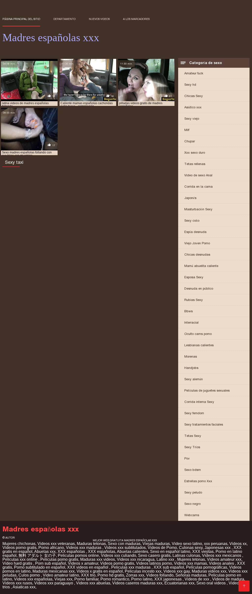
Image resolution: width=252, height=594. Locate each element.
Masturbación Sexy (198, 209)
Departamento (64, 18)
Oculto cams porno (198, 334)
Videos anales (222, 563)
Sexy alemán (193, 379)
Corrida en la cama (198, 186)
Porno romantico (114, 579)
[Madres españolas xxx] (244, 586)
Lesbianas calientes (199, 345)
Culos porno (29, 575)
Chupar (189, 141)
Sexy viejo (191, 118)
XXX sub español (169, 567)
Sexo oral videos (211, 583)
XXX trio (88, 575)
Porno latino (141, 579)
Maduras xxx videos (97, 559)
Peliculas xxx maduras (131, 567)
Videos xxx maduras (84, 547)
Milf (186, 130)
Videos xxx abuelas (93, 583)
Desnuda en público (198, 288)
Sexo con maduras (124, 544)
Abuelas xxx (45, 551)
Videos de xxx (197, 579)
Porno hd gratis (110, 575)
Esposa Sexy (193, 277)
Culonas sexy (191, 547)
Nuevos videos (99, 18)
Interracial (191, 322)
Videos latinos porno (154, 563)
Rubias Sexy (193, 300)
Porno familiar (86, 579)
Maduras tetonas (91, 544)
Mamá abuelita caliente (201, 266)
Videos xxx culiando (118, 555)
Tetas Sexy (192, 436)
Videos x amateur (83, 563)
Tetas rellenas (194, 164)
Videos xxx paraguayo (54, 583)
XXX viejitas (203, 551)
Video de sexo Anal (198, 175)
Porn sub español (50, 563)
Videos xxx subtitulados (125, 547)
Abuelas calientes (132, 551)
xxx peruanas (215, 544)
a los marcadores (136, 18)
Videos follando (159, 575)
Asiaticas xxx (24, 587)
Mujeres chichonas (18, 544)
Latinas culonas (186, 555)
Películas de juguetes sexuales (207, 390)
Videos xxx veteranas (56, 544)
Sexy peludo (193, 492)
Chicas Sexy (193, 96)
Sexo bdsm (192, 470)
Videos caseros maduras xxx (137, 583)
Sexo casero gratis (154, 555)
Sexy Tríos (192, 447)
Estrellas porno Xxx (198, 481)
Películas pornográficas (206, 567)
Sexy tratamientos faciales (203, 424)
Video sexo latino (187, 544)
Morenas (190, 356)
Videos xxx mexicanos (222, 555)
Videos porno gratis (19, 547)
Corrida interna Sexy (199, 402)
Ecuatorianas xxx (179, 583)
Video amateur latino (61, 575)
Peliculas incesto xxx (143, 571)
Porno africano (51, 547)
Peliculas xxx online (20, 559)
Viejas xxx (63, 579)
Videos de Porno (162, 547)
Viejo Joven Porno (197, 243)
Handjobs (191, 368)
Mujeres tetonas (191, 559)
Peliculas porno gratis (59, 559)
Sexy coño (191, 220)
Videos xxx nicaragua (136, 559)
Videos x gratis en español (100, 571)
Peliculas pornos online (78, 555)
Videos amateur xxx (224, 559)
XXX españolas (72, 551)
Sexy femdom (194, 413)
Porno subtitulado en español (39, 567)
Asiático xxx (193, 107)
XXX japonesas (168, 579)
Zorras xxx (135, 575)
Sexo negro (192, 504)
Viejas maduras (156, 544)
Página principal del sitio (21, 18)
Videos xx (238, 544)
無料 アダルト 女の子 (37, 555)
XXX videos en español (88, 567)
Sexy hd (190, 84)
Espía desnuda (195, 232)
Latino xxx (166, 559)
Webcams (191, 515)
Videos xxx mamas (190, 563)
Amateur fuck (193, 73)
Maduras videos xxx (209, 571)
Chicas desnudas (197, 254)
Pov (187, 458)
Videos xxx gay (176, 571)
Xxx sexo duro (194, 152)
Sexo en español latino (170, 551)
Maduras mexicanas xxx (53, 571)
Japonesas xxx (218, 547)
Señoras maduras (190, 575)
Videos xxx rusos (17, 583)
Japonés (190, 198)
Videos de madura (228, 579)
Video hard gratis (17, 563)
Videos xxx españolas (33, 579)
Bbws (188, 311)
